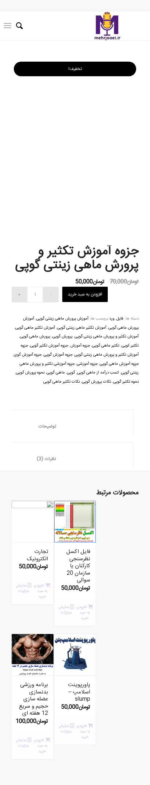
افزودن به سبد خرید (85, 294)
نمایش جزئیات (22, 589)
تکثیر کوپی (130, 346)
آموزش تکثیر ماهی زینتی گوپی (81, 328)
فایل (120, 319)
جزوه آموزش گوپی (58, 355)
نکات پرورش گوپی (96, 382)
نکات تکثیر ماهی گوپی (61, 382)
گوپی (71, 373)
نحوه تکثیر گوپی (126, 382)
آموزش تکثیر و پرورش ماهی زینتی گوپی (107, 336)
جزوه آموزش (80, 346)
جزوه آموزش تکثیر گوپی (49, 346)
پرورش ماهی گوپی (35, 336)
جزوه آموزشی (87, 364)
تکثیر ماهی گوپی (105, 346)
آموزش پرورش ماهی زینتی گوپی (62, 319)
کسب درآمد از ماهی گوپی (98, 373)
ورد (111, 319)
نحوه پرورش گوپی (30, 373)
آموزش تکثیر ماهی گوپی (35, 328)
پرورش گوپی (62, 336)
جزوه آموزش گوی (28, 355)
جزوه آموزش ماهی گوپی (119, 364)
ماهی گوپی (56, 373)
